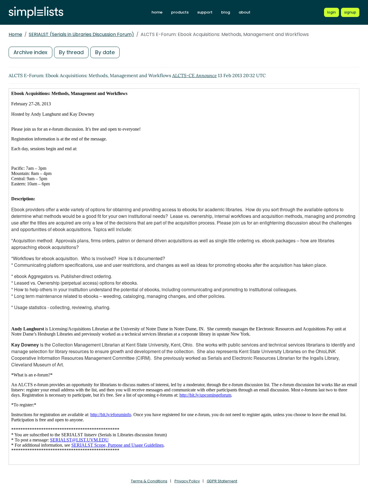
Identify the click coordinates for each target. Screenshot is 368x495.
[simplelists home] (36, 12)
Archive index (30, 52)
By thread (71, 52)
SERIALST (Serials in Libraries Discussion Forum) (81, 34)
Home (15, 34)
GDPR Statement (222, 481)
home (157, 12)
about (244, 12)
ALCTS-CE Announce (194, 75)
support (204, 12)
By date (105, 52)
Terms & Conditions (149, 481)
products (180, 12)
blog (225, 12)
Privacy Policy (187, 481)
